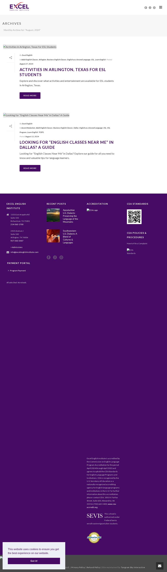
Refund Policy (93, 567)
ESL (92, 59)
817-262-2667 (17, 240)
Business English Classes (56, 59)
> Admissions (17, 247)
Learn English (100, 59)
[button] (49, 553)
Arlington (42, 59)
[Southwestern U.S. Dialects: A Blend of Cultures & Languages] (53, 235)
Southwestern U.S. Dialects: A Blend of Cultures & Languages (70, 236)
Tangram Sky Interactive (133, 567)
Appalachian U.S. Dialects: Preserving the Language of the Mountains (70, 216)
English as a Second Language (79, 59)
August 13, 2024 (32, 136)
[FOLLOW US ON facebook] (49, 257)
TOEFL (41, 132)
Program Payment (18, 270)
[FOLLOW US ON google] (55, 257)
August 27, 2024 (26, 64)
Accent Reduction (28, 128)
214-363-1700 (17, 224)
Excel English (27, 55)
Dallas (76, 128)
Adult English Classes (29, 59)
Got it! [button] (34, 561)
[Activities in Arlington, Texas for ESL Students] (61, 46)
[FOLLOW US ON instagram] (61, 257)
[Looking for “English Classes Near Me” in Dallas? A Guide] (61, 115)
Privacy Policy (78, 567)
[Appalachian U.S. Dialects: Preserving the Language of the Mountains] (53, 215)
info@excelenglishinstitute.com (24, 252)
